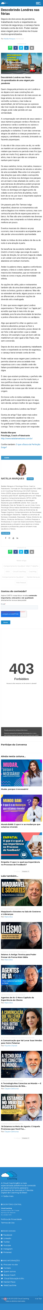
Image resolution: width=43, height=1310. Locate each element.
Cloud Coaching (19, 572)
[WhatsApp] (10, 48)
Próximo (25, 871)
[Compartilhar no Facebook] (15, 48)
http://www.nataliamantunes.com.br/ (17, 438)
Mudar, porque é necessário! (14, 789)
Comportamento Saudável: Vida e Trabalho (21, 566)
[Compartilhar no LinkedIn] (26, 48)
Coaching (32, 572)
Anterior (17, 871)
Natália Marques (12, 479)
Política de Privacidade (11, 1219)
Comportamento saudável (13, 577)
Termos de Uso (7, 1223)
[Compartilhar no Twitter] (21, 48)
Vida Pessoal (21, 583)
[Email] (32, 48)
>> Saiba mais (7, 1196)
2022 (8, 572)
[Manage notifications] (5, 1299)
